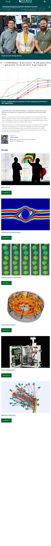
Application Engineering (8, 415)
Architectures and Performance (10, 232)
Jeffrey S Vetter (14, 137)
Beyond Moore (5, 187)
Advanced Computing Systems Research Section (19, 7)
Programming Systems (8, 325)
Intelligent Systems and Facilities (11, 277)
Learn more (6, 192)
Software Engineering (7, 370)
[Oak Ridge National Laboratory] (25, 1)
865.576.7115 (13, 141)
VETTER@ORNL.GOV (19, 141)
